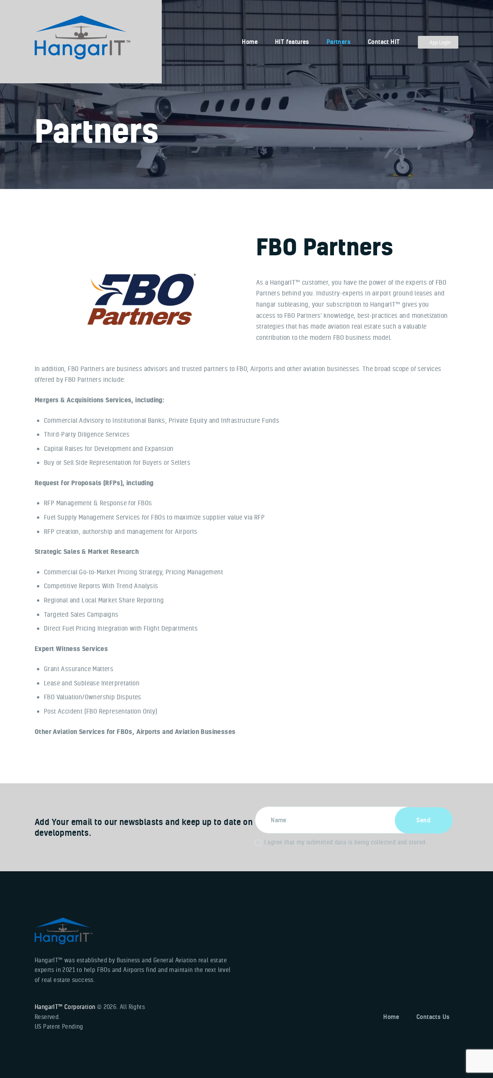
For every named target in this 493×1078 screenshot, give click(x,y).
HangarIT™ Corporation (65, 1007)
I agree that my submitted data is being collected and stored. (345, 842)
